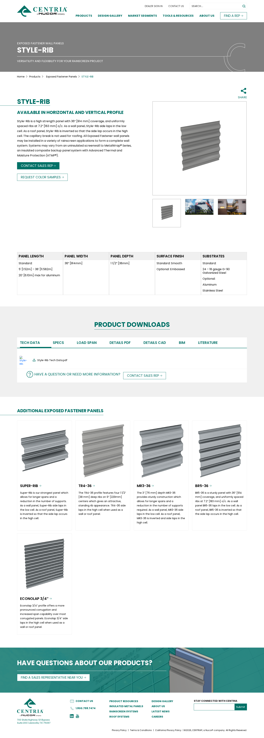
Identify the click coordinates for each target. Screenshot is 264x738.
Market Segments (142, 16)
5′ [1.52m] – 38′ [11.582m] (35, 269)
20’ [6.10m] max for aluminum (39, 275)
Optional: (209, 278)
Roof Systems (119, 716)
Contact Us (176, 6)
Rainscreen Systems (123, 711)
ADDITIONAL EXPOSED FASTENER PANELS (60, 410)
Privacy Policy (119, 730)
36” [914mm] (73, 263)
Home (21, 76)
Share (242, 97)
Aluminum (210, 284)
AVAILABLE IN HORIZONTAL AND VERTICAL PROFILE (70, 112)
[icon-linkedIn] (72, 716)
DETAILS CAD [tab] (154, 342)
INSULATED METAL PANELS (126, 706)
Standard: (25, 263)
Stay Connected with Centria (215, 700)
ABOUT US (158, 706)
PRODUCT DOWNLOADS (132, 325)
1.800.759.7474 (86, 708)
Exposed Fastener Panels (61, 76)
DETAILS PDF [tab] (120, 342)
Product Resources (123, 701)
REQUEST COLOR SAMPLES (41, 177)
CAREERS (157, 716)
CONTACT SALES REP (37, 165)
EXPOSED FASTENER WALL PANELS (40, 43)
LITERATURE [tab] (208, 342)
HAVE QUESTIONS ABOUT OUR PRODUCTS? (84, 663)
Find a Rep (232, 15)
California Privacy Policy (168, 730)
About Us (206, 16)
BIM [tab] (182, 342)
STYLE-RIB (35, 50)
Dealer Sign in (154, 6)
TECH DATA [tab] (30, 342)
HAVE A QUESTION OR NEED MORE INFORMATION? (77, 374)
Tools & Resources (178, 16)
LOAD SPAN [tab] (87, 342)
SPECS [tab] (58, 342)
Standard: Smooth (169, 263)
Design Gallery (110, 16)
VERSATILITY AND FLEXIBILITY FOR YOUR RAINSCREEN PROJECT (60, 61)
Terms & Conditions (141, 730)
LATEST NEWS (161, 711)
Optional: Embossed (171, 269)
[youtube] (77, 716)
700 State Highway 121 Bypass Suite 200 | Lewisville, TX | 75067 (33, 721)
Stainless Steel (213, 290)
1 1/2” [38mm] (120, 263)
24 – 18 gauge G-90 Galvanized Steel (216, 270)
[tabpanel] (132, 358)
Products (84, 16)
